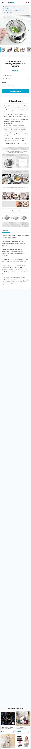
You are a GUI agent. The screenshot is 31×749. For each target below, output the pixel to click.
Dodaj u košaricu (15, 91)
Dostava (5, 230)
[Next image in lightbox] (28, 30)
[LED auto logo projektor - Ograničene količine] (8, 722)
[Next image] (29, 50)
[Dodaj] (13, 731)
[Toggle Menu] (2, 2)
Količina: (4, 82)
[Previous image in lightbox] (2, 30)
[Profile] (19, 2)
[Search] (22, 2)
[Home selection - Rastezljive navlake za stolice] (23, 722)
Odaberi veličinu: (7, 75)
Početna (5, 7)
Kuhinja (12, 7)
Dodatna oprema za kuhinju (13, 9)
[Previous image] (1, 50)
